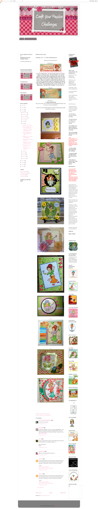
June (24, 123)
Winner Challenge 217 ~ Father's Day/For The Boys (27, 133)
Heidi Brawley (41, 451)
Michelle (50, 254)
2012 (23, 162)
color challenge (23, 174)
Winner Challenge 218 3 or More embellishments (28, 127)
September (25, 118)
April (24, 153)
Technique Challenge (24, 173)
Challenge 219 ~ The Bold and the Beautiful (27, 130)
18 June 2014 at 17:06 (43, 447)
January (24, 158)
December (25, 112)
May (24, 151)
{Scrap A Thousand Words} (44, 466)
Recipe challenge (23, 171)
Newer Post (38, 493)
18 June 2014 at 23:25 (43, 454)
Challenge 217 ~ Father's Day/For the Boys (27, 142)
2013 (23, 160)
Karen (40, 439)
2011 (23, 164)
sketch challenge (23, 176)
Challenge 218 (41, 415)
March (24, 154)
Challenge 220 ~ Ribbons (27, 125)
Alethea (50, 318)
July (24, 121)
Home (22, 39)
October (24, 116)
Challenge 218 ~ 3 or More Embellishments (27, 137)
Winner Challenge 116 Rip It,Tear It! (27, 140)
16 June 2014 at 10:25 (43, 423)
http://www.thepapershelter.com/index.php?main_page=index (51, 72)
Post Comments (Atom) (45, 495)
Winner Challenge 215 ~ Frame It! (27, 145)
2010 (23, 166)
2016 (23, 107)
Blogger (55, 505)
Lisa (51, 377)
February (24, 156)
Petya (51, 197)
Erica (51, 295)
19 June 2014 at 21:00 (43, 469)
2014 (23, 111)
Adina (50, 348)
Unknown (41, 459)
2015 (23, 109)
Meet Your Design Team (30, 39)
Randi (51, 226)
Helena (50, 141)
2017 (23, 105)
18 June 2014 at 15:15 (43, 434)
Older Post (63, 493)
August (24, 119)
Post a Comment (40, 487)
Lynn (51, 111)
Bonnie (50, 167)
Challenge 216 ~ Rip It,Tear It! (26, 148)
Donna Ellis (41, 427)
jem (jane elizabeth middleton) (45, 420)
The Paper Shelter (47, 415)
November (25, 114)
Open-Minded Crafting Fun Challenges (46, 468)
